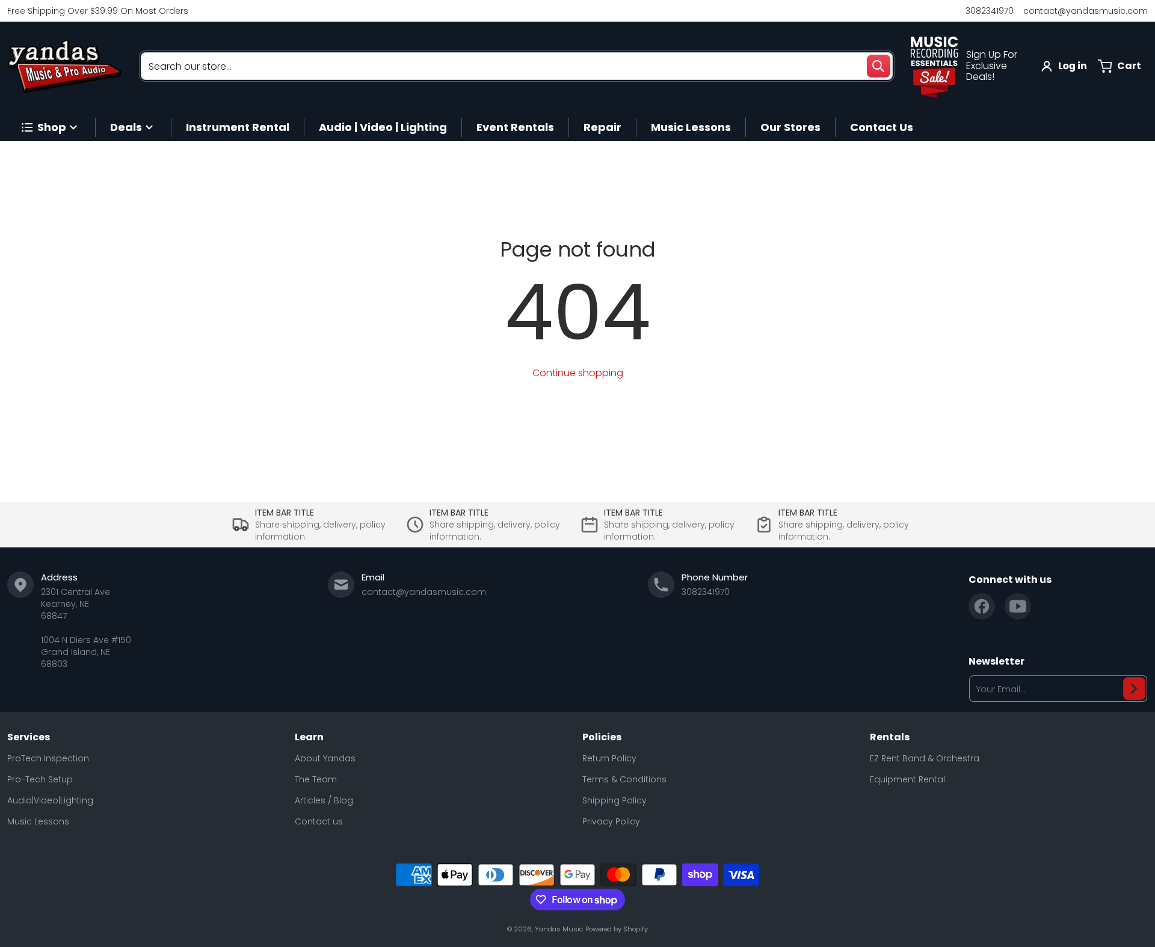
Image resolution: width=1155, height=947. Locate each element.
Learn (309, 737)
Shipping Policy (614, 800)
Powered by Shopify (616, 929)
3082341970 (990, 11)
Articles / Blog (324, 800)
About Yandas (325, 758)
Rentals (890, 737)
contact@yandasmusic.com (1085, 11)
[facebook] (982, 606)
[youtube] (1018, 606)
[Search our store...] (878, 66)
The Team (316, 779)
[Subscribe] (1134, 688)
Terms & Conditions (624, 779)
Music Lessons (38, 821)
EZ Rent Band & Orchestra (924, 758)
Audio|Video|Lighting (50, 800)
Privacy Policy (611, 821)
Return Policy (609, 758)
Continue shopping (577, 373)
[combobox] (517, 66)
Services (28, 737)
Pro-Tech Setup (40, 779)
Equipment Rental (907, 779)
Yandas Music (559, 929)
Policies (601, 737)
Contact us (319, 821)
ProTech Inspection (48, 758)
